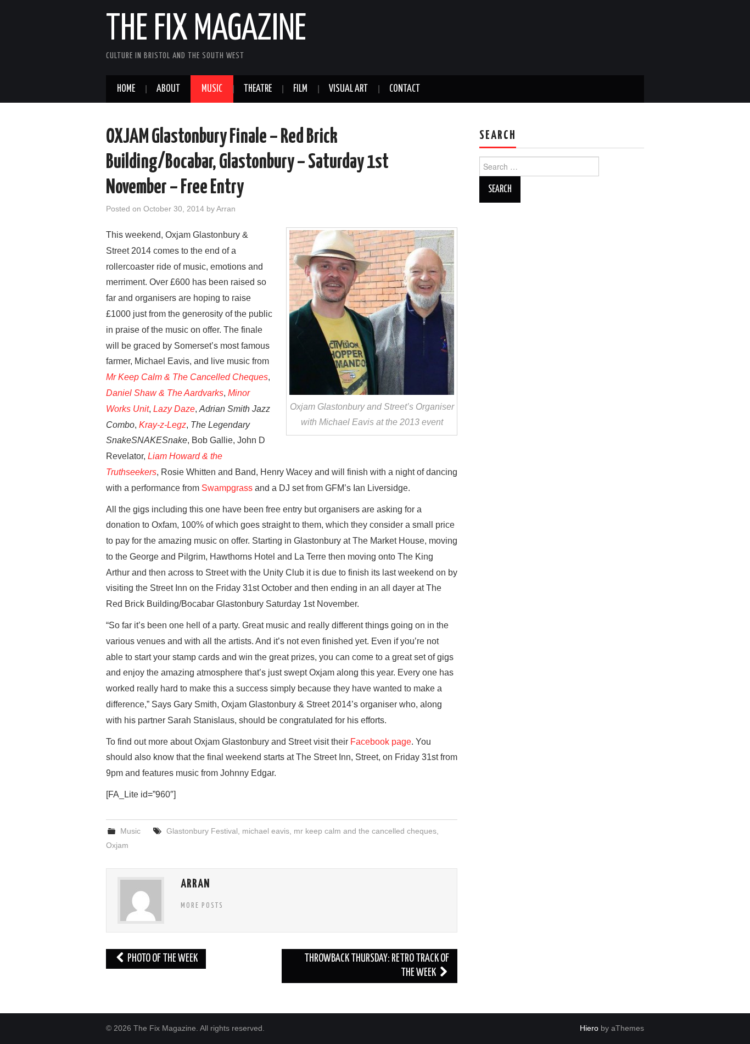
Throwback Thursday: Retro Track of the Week (376, 965)
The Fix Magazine (206, 29)
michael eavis (265, 831)
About (168, 89)
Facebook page (380, 741)
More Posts (202, 905)
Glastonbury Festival (202, 831)
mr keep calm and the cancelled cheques (365, 831)
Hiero (589, 1028)
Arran (226, 208)
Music (212, 89)
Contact (404, 89)
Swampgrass (227, 488)
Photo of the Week (162, 958)
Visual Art (348, 89)
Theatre (258, 89)
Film (300, 89)
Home (126, 89)
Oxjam (117, 845)
